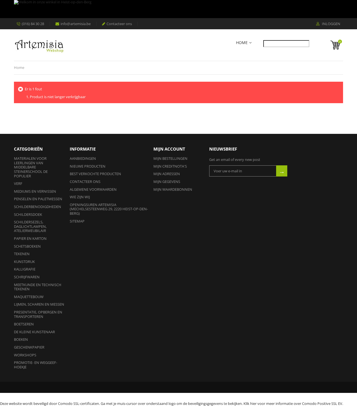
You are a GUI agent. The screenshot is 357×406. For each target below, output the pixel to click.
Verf (18, 183)
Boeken (21, 339)
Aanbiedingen (83, 158)
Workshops (25, 354)
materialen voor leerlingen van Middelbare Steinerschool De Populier (31, 167)
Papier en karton (30, 238)
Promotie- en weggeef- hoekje (35, 364)
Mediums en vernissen (35, 191)
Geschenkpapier (29, 347)
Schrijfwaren (27, 276)
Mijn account (169, 149)
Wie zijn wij (80, 196)
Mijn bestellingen (170, 158)
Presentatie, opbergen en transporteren (38, 314)
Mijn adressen (166, 173)
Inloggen (330, 24)
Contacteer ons (119, 23)
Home (242, 42)
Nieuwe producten (87, 166)
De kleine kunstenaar (34, 331)
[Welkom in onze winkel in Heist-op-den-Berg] (177, 9)
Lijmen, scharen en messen (39, 304)
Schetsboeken (27, 246)
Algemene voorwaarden (93, 189)
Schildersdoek (28, 214)
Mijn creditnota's (170, 166)
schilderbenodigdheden (37, 206)
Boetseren (24, 324)
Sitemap (77, 221)
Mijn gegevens (166, 181)
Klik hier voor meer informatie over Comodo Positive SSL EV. (293, 403)
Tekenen (22, 253)
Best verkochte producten (95, 173)
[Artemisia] (39, 45)
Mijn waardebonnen (172, 189)
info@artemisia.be (76, 23)
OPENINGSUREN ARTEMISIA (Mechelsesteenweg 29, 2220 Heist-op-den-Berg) (109, 209)
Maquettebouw (29, 296)
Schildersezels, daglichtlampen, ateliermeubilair (30, 226)
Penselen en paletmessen (38, 198)
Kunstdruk (24, 261)
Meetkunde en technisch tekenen (37, 287)
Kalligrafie (24, 269)
